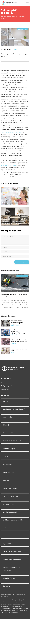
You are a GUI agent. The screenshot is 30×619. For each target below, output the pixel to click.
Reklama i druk (8, 504)
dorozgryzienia (6, 49)
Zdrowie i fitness (9, 578)
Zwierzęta (6, 586)
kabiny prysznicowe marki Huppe (12, 132)
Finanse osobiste (9, 433)
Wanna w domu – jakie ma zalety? (19, 349)
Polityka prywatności (8, 386)
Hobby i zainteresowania (12, 441)
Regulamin (5, 389)
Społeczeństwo (8, 528)
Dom (15, 49)
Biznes (5, 401)
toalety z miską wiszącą (8, 165)
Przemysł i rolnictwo (10, 496)
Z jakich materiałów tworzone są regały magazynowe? (17, 322)
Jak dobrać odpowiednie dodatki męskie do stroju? (19, 340)
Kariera (5, 457)
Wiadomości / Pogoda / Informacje (11, 569)
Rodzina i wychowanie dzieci (13, 520)
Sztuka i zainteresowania (12, 552)
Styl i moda (7, 544)
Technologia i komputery (12, 560)
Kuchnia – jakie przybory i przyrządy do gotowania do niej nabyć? (14, 222)
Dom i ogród (7, 417)
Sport (5, 536)
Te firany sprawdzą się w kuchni (13, 203)
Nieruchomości (8, 472)
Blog (2, 383)
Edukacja (6, 425)
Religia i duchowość (10, 512)
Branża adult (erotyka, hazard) (14, 409)
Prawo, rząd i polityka (10, 488)
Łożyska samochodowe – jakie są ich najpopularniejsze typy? (19, 331)
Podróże (6, 480)
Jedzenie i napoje (9, 449)
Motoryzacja (7, 464)
